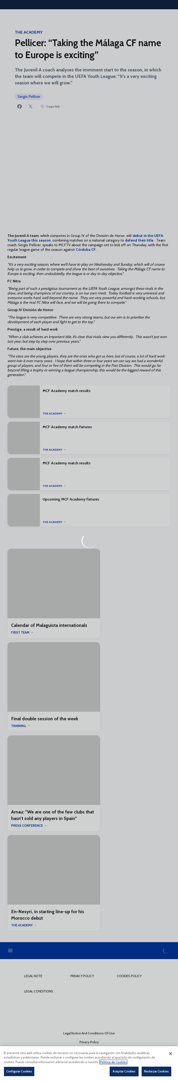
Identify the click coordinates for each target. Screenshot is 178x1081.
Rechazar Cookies (156, 1071)
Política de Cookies (113, 1062)
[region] (89, 1063)
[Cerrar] (170, 1054)
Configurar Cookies (19, 1071)
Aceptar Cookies (124, 1071)
